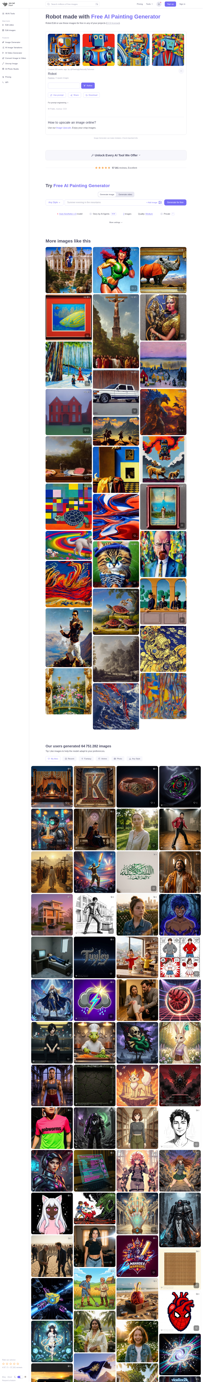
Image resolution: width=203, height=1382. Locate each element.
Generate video (125, 194)
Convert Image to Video (15, 58)
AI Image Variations (13, 47)
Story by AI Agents (101, 214)
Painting (51, 78)
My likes (54, 759)
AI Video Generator (13, 53)
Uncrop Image (11, 63)
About (9, 1377)
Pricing (140, 4)
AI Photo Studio (12, 69)
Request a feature (9, 1380)
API (6, 82)
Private (167, 214)
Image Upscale (63, 128)
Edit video (9, 25)
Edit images (10, 30)
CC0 (65, 109)
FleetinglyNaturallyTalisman (83, 69)
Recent (70, 759)
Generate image (107, 194)
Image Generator (12, 42)
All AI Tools (10, 13)
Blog (4, 1377)
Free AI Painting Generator (125, 17)
